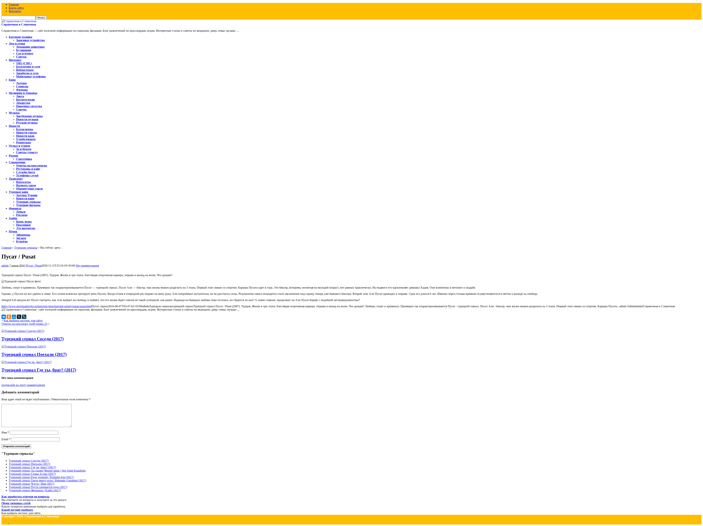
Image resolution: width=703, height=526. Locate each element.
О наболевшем (26, 139)
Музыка (14, 112)
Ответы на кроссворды (31, 165)
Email (5, 439)
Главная (14, 4)
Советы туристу (27, 152)
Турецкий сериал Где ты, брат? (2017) (38, 370)
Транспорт (16, 178)
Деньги (20, 211)
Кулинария (23, 50)
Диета (20, 96)
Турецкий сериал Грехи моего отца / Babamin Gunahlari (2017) (47, 480)
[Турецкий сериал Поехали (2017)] (23, 346)
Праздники (23, 224)
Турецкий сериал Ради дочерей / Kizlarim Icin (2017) (41, 477)
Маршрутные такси (29, 188)
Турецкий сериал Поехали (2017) (34, 354)
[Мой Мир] (14, 317)
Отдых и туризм (19, 145)
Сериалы (22, 86)
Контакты (15, 11)
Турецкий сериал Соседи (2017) (32, 338)
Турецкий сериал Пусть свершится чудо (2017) (38, 487)
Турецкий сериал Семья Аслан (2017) (32, 473)
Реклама (21, 215)
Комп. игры (24, 221)
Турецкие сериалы (28, 201)
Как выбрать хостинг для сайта (23, 320)
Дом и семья (17, 43)
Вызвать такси (26, 185)
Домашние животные (30, 46)
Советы (21, 56)
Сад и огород (24, 53)
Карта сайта (16, 7)
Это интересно (25, 228)
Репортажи (23, 142)
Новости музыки (27, 119)
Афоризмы (23, 234)
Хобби (13, 218)
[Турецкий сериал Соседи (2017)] (22, 331)
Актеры (21, 83)
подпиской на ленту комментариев (23, 385)
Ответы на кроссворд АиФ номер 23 (24, 323)
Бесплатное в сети (28, 66)
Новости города (26, 132)
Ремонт (13, 155)
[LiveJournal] (24, 317)
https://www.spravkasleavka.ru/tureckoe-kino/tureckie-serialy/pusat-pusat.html (46, 306)
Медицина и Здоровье (23, 93)
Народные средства (29, 106)
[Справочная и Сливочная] (18, 21)
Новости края (25, 135)
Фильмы (22, 89)
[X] (19, 317)
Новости (14, 126)
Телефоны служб (27, 175)
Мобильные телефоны (31, 76)
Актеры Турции (26, 195)
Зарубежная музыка (29, 116)
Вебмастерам (25, 69)
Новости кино (25, 198)
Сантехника (24, 158)
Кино (12, 79)
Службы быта (25, 172)
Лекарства (23, 102)
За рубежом (23, 149)
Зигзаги (21, 238)
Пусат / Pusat (34, 265)
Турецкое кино (18, 191)
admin (5, 265)
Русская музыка (27, 122)
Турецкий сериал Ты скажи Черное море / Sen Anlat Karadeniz (47, 470)
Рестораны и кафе (28, 168)
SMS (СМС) (24, 63)
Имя (5, 432)
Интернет (15, 60)
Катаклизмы (24, 129)
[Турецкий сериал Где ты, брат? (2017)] (26, 362)
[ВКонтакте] (3, 317)
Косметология (25, 99)
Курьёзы (22, 241)
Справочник (17, 162)
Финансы (15, 208)
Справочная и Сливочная (18, 24)
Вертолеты (23, 182)
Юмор (13, 231)
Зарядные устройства (30, 40)
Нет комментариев (87, 265)
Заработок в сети (27, 73)
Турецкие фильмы (28, 205)
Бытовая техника (20, 36)
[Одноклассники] (9, 317)
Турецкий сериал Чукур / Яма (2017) (31, 483)
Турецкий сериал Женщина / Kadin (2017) (35, 490)
